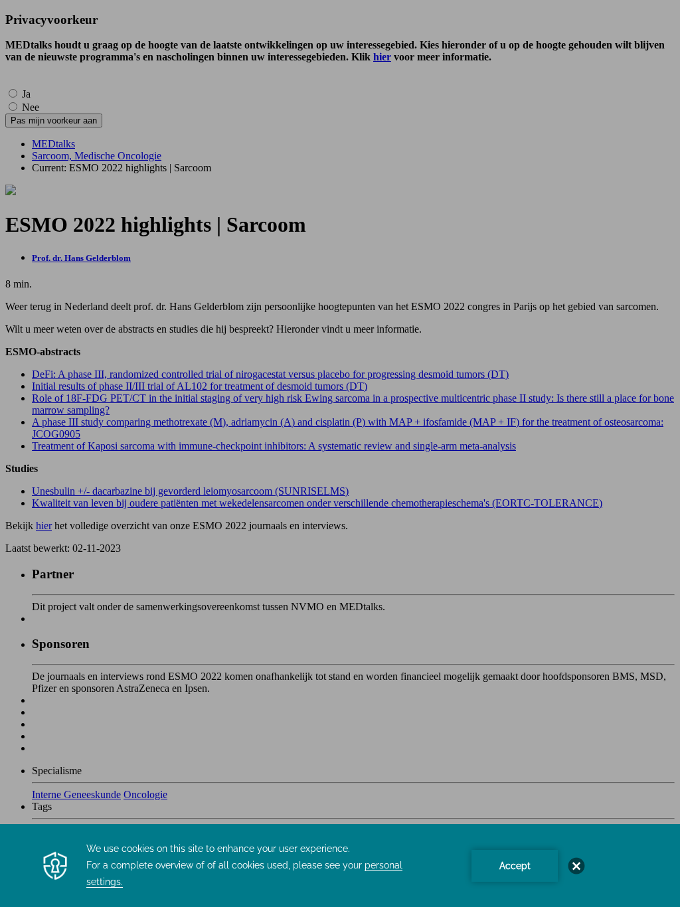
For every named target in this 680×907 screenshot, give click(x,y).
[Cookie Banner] (340, 865)
